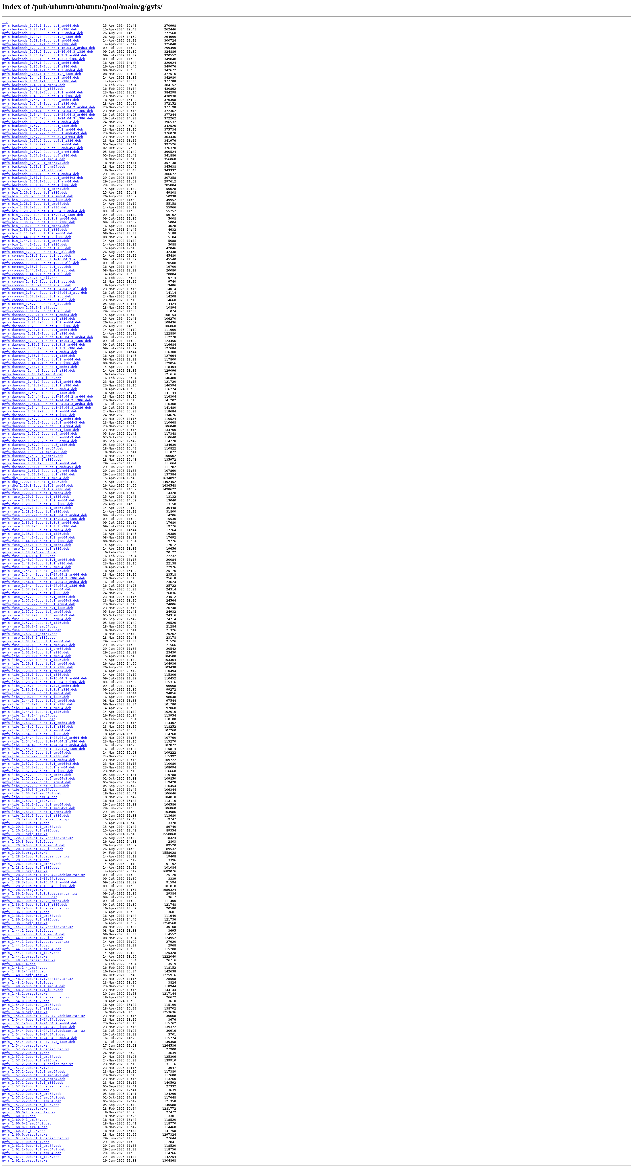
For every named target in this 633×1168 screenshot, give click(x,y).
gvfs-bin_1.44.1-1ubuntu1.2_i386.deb (36, 237)
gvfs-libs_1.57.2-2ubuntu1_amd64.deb (36, 752)
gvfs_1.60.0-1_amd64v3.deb (26, 1123)
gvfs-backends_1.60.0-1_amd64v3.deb (35, 163)
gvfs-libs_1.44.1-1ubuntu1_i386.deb (35, 712)
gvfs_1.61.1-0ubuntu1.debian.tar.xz (35, 1138)
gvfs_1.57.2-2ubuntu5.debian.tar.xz (35, 1086)
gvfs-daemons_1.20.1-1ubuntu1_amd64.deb (39, 315)
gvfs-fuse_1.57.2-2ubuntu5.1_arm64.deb (38, 604)
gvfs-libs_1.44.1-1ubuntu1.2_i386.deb (37, 704)
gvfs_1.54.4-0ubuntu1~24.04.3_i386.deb (38, 1042)
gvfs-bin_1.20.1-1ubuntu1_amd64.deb (35, 189)
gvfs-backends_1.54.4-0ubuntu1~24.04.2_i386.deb (47, 111)
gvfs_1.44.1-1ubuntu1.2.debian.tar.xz (37, 927)
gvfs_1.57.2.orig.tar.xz (24, 1108)
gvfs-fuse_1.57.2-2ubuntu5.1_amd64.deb (38, 597)
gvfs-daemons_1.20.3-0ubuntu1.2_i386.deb (40, 326)
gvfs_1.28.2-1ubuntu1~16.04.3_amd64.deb (39, 882)
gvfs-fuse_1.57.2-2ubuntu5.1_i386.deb (37, 608)
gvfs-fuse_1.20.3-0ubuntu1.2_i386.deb (37, 504)
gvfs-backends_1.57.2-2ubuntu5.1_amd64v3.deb (44, 133)
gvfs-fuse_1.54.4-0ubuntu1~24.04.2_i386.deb (43, 578)
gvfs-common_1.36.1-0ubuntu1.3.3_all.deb (40, 263)
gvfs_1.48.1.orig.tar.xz (24, 975)
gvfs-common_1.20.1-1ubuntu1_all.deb (36, 248)
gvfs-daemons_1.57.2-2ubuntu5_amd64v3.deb (41, 437)
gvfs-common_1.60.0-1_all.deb (29, 307)
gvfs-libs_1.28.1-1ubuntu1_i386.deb (35, 674)
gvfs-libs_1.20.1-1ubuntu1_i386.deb (35, 660)
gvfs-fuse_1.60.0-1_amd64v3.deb (31, 630)
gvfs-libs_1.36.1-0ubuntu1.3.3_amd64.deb (40, 686)
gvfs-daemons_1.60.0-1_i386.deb (31, 459)
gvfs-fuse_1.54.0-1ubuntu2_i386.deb (35, 571)
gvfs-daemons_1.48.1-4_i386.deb (31, 378)
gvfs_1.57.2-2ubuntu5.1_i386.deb (32, 1082)
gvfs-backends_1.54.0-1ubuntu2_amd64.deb (40, 100)
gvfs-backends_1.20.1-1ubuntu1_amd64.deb (40, 25)
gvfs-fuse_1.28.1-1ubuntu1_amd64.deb (36, 508)
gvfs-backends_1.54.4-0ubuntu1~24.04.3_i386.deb (47, 118)
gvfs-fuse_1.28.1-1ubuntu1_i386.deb (35, 511)
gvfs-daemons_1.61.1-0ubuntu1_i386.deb (38, 474)
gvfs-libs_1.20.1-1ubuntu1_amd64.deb (36, 656)
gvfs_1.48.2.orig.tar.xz (24, 993)
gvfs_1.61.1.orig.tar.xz (24, 1160)
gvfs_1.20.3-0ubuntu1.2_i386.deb (32, 849)
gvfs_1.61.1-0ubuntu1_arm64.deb (31, 1153)
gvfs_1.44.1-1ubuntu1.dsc (25, 945)
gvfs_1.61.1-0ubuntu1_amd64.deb (31, 1145)
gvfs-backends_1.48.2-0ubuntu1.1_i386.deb (41, 96)
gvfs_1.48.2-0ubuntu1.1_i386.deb (32, 990)
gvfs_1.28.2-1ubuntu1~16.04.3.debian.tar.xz (43, 875)
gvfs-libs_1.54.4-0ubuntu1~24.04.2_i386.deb (43, 741)
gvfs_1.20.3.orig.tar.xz (24, 852)
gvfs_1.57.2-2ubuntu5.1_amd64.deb (33, 1071)
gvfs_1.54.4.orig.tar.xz (24, 1045)
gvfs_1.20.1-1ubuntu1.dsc (25, 823)
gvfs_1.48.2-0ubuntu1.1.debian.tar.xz (37, 979)
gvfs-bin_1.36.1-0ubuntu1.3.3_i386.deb (38, 222)
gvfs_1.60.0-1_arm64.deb (24, 1127)
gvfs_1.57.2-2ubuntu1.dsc (25, 1053)
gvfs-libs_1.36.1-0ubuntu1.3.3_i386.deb (39, 689)
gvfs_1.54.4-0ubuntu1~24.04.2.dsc (33, 1019)
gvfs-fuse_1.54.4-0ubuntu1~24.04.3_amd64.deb (44, 582)
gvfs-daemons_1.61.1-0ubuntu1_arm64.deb (39, 470)
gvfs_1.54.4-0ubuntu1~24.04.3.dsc (33, 1034)
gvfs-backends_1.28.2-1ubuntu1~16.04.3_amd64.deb (48, 48)
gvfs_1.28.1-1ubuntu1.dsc (25, 860)
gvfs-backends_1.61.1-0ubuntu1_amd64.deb (40, 174)
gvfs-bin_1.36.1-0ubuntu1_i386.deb (34, 229)
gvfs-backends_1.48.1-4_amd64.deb (33, 85)
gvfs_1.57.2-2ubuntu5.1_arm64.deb (33, 1079)
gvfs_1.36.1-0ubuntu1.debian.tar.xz (35, 908)
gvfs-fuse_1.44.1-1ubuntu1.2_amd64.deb (38, 537)
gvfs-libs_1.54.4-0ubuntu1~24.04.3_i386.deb (43, 749)
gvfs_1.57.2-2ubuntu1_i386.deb (30, 1060)
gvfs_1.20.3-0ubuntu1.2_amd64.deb (33, 845)
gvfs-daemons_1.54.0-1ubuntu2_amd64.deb (39, 389)
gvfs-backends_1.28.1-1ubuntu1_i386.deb (39, 44)
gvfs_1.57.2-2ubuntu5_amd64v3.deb (33, 1097)
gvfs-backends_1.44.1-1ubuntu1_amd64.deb (40, 77)
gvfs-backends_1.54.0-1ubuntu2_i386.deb (39, 103)
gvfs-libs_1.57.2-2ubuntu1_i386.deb (35, 756)
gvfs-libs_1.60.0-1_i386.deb (28, 801)
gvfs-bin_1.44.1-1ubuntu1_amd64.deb (35, 241)
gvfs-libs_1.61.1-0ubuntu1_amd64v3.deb (38, 808)
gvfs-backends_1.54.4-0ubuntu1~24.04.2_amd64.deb (48, 107)
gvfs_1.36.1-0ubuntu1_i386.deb (30, 919)
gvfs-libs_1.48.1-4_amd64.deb (29, 715)
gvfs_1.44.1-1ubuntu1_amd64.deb (31, 949)
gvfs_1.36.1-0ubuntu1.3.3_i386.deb (34, 904)
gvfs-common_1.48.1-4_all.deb (29, 278)
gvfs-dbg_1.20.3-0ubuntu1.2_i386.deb (36, 489)
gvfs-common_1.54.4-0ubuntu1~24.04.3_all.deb (44, 292)
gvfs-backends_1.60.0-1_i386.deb (32, 170)
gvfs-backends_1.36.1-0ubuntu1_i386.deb (39, 66)
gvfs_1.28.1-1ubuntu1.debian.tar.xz (35, 856)
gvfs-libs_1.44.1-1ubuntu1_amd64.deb (36, 708)
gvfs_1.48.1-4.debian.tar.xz (28, 960)
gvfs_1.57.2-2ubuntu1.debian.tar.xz (35, 1049)
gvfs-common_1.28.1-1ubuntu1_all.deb (36, 255)
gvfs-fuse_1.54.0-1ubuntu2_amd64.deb (36, 567)
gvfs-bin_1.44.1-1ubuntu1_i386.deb (34, 244)
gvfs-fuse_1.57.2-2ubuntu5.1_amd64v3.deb (40, 600)
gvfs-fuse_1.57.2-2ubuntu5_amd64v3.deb (38, 615)
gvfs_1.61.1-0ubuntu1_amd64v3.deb (33, 1149)
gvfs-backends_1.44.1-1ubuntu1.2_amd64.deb (42, 70)
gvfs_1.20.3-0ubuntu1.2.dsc (27, 841)
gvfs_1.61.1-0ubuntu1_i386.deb (30, 1157)
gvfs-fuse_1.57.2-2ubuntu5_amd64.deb (36, 611)
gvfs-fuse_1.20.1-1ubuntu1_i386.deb (35, 496)
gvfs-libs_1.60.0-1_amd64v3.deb (31, 793)
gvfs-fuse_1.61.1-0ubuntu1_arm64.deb (36, 649)
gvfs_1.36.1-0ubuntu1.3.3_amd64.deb (35, 901)
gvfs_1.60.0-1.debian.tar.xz (28, 1112)
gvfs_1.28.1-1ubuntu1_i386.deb (30, 867)
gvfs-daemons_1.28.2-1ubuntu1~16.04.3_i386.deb (46, 341)
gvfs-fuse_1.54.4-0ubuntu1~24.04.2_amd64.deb (44, 574)
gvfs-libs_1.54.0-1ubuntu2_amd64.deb (36, 730)
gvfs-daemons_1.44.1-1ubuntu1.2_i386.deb (40, 363)
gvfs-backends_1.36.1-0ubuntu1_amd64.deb (40, 63)
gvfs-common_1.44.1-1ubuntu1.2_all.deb (38, 270)
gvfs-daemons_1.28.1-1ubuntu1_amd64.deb (39, 330)
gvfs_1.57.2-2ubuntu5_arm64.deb (31, 1101)
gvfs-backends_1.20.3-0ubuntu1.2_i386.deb (41, 37)
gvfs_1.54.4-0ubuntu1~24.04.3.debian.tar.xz (43, 1031)
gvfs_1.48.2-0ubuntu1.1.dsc (27, 982)
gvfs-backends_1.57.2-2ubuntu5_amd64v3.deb (42, 148)
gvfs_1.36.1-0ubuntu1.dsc (25, 912)
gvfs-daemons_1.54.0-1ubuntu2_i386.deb (38, 393)
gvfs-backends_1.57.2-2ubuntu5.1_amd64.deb (42, 129)
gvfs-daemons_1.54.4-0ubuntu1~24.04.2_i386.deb (46, 400)
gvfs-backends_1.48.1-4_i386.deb (32, 88)
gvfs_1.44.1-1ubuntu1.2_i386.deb (32, 938)
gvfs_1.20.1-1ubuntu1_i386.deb (30, 830)
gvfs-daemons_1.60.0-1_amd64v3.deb (34, 452)
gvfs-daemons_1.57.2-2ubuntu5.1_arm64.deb (41, 426)
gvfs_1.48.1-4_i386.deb (23, 971)
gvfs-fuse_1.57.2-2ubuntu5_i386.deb (35, 623)
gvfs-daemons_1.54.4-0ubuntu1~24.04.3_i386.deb (46, 407)
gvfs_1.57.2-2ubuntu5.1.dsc (27, 1068)
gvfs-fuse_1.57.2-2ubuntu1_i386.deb (35, 593)
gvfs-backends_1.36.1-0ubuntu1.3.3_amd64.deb (44, 55)
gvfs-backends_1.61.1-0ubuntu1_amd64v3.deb (42, 178)
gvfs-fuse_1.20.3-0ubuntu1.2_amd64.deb (38, 500)
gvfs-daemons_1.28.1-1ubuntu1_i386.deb (38, 333)
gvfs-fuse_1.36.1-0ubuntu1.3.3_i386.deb (39, 526)
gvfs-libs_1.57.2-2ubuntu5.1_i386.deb (37, 771)
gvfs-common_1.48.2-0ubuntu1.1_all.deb (38, 281)
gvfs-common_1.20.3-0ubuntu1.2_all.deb (38, 252)
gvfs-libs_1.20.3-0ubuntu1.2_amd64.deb (38, 663)
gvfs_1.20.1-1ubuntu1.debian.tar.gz (35, 819)
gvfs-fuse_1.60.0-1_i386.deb (28, 637)
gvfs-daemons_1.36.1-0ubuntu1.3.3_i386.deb (42, 348)
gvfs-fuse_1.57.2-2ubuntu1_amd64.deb (36, 589)
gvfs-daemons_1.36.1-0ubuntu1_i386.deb (38, 356)
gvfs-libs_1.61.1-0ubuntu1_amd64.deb (36, 804)
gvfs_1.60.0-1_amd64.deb (24, 1120)
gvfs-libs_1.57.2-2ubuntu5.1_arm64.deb (38, 767)
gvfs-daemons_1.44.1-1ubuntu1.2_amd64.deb (41, 359)
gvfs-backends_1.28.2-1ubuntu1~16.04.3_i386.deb (47, 51)
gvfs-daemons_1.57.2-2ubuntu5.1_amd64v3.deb (43, 422)
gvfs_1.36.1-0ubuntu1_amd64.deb (31, 916)
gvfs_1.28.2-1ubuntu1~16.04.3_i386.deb (38, 886)
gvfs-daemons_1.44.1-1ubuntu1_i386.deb (38, 370)
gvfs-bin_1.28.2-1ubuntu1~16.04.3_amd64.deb (43, 211)
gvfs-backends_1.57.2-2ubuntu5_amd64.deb (40, 144)
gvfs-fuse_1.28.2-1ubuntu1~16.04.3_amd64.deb (44, 515)
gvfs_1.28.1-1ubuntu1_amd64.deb (31, 864)
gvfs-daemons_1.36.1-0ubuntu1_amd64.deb (39, 352)
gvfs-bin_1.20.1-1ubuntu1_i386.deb (34, 192)
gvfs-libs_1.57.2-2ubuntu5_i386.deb (35, 786)
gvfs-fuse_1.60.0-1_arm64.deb (29, 634)
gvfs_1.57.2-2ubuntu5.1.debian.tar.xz (37, 1064)
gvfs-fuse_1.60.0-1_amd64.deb (29, 626)
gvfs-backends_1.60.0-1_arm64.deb (33, 166)
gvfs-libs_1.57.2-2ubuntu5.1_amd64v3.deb (40, 763)
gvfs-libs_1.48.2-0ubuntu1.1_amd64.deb (38, 723)
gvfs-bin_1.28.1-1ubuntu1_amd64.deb (35, 203)
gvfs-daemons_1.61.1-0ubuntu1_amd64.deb (39, 463)
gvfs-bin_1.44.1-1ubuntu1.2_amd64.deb (37, 233)
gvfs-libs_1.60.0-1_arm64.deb (29, 797)
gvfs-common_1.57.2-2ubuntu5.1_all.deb (38, 300)
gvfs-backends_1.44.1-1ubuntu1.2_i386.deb (41, 74)
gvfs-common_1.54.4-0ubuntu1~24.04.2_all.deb (44, 289)
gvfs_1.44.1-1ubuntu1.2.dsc (27, 930)
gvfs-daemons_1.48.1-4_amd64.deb (32, 374)
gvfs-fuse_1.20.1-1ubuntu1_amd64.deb (36, 493)
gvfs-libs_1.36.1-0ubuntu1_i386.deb (35, 697)
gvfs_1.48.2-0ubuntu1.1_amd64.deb (33, 986)
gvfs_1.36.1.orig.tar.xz (24, 923)
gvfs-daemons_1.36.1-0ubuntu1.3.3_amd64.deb (43, 344)
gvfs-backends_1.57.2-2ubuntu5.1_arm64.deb (42, 137)
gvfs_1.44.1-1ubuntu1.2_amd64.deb (33, 934)
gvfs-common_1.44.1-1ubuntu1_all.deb (36, 274)
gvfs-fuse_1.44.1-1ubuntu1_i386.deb (35, 548)
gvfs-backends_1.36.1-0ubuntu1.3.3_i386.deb (43, 59)
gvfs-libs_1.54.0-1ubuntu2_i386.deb (35, 734)
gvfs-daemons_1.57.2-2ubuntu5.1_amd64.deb (41, 419)
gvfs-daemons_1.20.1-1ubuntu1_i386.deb (38, 318)
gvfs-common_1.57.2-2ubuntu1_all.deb (36, 296)
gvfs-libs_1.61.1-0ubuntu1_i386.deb (35, 815)
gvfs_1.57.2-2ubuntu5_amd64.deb (31, 1094)
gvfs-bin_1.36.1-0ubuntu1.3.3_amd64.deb (39, 218)
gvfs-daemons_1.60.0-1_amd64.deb (32, 448)
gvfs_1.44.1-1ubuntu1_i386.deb (30, 953)
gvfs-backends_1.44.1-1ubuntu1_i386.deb (39, 81)
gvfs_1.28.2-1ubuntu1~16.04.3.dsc (33, 878)
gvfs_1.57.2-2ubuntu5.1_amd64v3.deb (35, 1075)
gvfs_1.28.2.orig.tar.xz (24, 890)
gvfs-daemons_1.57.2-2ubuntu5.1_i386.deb (40, 430)
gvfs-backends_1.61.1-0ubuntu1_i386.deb (39, 185)
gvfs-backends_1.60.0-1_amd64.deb (33, 159)
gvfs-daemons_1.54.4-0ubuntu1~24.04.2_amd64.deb (47, 396)
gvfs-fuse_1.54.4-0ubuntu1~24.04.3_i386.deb (43, 585)
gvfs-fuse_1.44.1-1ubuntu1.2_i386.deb (37, 541)
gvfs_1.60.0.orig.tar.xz (24, 1134)
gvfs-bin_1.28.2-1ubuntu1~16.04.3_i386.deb (42, 215)
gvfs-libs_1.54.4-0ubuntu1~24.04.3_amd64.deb (44, 745)
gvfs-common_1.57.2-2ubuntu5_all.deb (36, 304)
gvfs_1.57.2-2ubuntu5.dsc (25, 1090)
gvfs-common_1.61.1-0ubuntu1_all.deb (36, 311)
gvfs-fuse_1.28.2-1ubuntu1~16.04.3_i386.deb (43, 519)
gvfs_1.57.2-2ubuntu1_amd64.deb (31, 1056)
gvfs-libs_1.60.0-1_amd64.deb (29, 789)
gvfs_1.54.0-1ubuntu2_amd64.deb (31, 1005)
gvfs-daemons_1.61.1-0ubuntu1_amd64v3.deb (41, 467)
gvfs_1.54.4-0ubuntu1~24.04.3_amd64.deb (39, 1038)
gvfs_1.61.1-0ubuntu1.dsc (25, 1142)
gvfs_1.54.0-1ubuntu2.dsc (25, 1001)
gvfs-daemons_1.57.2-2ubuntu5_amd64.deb (39, 433)
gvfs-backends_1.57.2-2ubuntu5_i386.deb (39, 155)
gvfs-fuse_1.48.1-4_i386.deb (28, 556)
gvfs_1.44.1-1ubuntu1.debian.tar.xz (35, 941)
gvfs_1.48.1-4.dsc (19, 964)
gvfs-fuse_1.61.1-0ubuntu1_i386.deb (35, 652)
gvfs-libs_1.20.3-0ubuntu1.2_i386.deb (37, 667)
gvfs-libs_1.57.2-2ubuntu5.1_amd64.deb (38, 760)
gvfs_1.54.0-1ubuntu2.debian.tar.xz (35, 997)
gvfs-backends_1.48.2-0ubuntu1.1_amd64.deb (42, 92)
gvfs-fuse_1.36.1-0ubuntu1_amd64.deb (36, 530)
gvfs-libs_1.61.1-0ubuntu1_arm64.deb (36, 812)
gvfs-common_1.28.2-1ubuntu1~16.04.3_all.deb (44, 259)
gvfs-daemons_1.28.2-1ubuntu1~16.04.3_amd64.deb (47, 337)
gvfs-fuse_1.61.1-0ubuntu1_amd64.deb (36, 641)
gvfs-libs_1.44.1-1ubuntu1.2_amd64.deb (38, 700)
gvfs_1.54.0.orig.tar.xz (24, 1012)
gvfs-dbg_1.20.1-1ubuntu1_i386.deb (34, 482)
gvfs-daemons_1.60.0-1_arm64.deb (32, 456)
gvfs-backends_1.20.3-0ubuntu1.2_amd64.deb (42, 33)
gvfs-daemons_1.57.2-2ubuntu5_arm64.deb (39, 441)
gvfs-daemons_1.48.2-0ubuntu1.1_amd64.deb (41, 381)
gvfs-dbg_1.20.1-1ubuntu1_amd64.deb (35, 478)
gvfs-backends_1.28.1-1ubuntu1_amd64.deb (40, 40)
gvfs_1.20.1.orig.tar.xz (24, 834)
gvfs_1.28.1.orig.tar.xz (24, 871)
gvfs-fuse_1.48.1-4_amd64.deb (29, 552)
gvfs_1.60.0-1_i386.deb (23, 1131)
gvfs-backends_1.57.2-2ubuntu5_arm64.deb (40, 152)
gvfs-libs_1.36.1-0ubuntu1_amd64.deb (36, 693)
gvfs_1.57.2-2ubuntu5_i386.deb (30, 1105)
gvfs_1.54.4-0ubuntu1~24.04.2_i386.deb (38, 1027)
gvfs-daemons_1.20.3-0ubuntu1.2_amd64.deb (41, 322)
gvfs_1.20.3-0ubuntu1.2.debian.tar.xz (37, 838)
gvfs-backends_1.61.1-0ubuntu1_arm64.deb (40, 181)
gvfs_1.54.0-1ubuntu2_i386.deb (30, 1008)
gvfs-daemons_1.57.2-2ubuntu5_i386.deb (38, 445)
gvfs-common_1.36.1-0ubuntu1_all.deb (36, 267)
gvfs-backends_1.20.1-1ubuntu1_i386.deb (39, 29)
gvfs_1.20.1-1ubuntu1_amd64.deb (31, 827)
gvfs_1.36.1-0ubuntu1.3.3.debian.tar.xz (39, 893)
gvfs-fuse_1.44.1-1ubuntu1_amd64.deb (36, 545)
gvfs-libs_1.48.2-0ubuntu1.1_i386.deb (37, 726)
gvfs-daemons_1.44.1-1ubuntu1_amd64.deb (39, 367)
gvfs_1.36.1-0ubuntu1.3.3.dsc (29, 897)
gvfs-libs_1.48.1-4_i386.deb (28, 719)
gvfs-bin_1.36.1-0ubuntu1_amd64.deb (35, 226)
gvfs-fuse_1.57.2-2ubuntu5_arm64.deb (36, 619)
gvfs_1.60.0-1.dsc (19, 1116)
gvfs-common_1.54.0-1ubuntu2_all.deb (36, 285)
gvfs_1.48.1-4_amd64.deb (24, 967)
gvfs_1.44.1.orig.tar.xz (24, 956)
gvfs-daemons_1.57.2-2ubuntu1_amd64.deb (39, 411)
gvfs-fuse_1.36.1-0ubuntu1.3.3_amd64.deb (40, 522)
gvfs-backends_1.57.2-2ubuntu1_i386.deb (39, 126)
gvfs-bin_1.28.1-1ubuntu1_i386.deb (34, 207)
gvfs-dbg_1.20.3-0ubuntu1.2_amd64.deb (37, 485)
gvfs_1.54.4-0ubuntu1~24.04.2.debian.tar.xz (43, 1016)
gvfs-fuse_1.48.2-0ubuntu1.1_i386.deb (37, 563)
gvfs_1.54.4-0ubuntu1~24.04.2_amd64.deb (39, 1023)
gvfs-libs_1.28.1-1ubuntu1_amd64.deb (36, 671)
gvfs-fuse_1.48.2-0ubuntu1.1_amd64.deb (38, 560)
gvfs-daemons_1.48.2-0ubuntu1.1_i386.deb (40, 385)
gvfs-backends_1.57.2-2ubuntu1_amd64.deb (40, 122)
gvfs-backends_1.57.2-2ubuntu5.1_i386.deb (41, 140)
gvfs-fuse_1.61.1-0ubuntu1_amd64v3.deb (38, 645)
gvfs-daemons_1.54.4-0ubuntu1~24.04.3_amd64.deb (47, 404)
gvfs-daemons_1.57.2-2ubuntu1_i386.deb (38, 415)
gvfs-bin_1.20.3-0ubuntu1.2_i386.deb (36, 200)
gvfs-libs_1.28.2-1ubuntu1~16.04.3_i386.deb (43, 682)
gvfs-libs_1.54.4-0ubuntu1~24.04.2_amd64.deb (44, 738)
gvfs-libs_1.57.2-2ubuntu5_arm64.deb (36, 782)
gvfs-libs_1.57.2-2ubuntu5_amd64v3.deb (38, 778)
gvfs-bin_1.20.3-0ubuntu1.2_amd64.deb (37, 196)
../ (5, 22)
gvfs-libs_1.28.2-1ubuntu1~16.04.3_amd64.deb (44, 678)
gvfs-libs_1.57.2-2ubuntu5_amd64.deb (36, 775)
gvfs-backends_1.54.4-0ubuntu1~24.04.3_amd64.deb (48, 114)
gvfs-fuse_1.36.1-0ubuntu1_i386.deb (35, 534)
